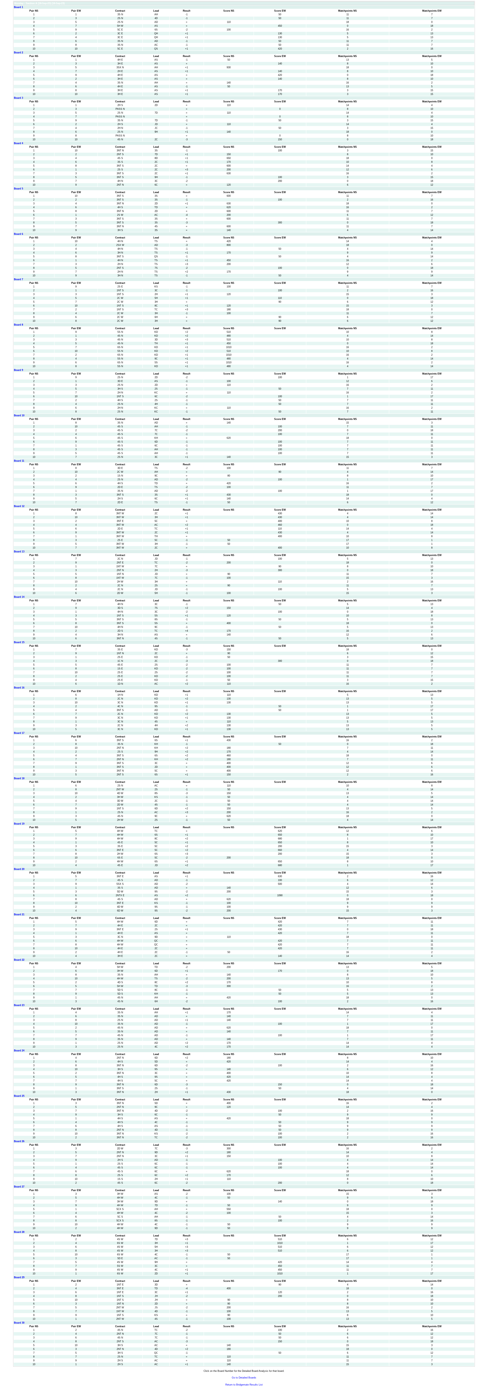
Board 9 (18, 370)
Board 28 (19, 1232)
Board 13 (19, 551)
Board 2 (18, 52)
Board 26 (19, 1141)
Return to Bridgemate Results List (244, 1384)
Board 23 (19, 1005)
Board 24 (19, 1050)
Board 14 (19, 596)
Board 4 (18, 143)
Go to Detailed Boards (244, 1377)
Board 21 (19, 914)
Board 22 (19, 959)
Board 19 (19, 823)
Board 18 (19, 778)
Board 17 (19, 733)
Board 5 (18, 188)
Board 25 (19, 1095)
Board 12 (19, 506)
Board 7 (18, 279)
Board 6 (18, 234)
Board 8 (18, 324)
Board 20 (19, 869)
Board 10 (19, 415)
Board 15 (19, 642)
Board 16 (19, 687)
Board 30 (19, 1322)
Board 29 (19, 1277)
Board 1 (18, 7)
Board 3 (18, 97)
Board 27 (19, 1186)
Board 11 (19, 460)
